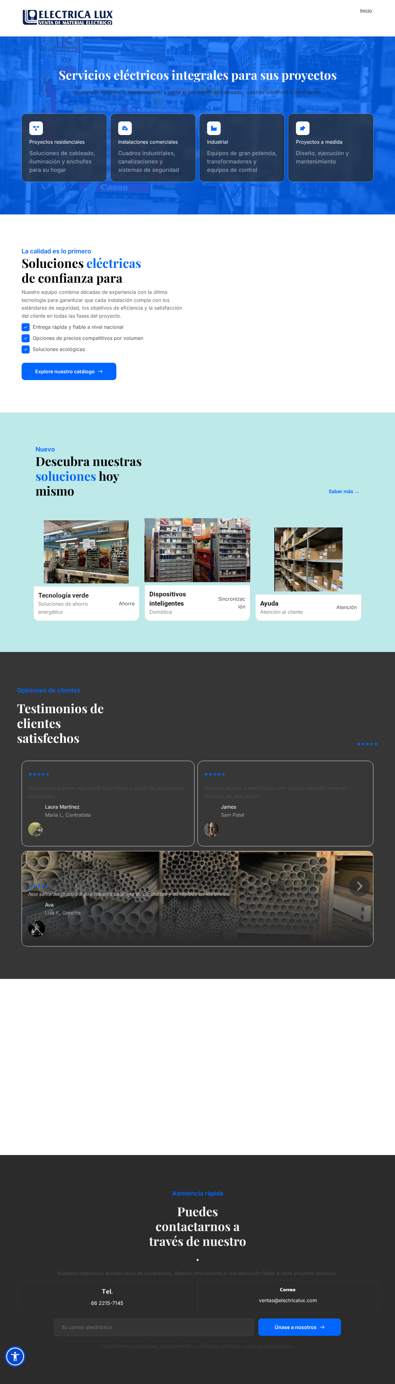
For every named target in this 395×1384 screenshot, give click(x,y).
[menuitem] (366, 11)
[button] (15, 1356)
